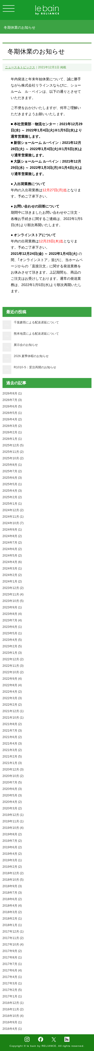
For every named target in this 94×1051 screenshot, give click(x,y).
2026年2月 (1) (12, 432)
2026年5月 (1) (12, 413)
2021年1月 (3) (12, 763)
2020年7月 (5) (12, 782)
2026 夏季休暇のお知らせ (31, 356)
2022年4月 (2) (12, 691)
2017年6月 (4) (12, 970)
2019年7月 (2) (12, 841)
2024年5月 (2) (12, 555)
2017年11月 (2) (13, 938)
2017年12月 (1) (13, 931)
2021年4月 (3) (12, 743)
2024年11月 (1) (13, 516)
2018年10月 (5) (13, 879)
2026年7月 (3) (12, 400)
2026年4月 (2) (12, 419)
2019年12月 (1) (13, 815)
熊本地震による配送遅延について (36, 333)
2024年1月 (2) (12, 581)
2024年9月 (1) (12, 529)
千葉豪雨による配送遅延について (36, 322)
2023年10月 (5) (13, 601)
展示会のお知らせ (26, 345)
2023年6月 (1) (12, 627)
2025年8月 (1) (12, 465)
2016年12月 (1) (13, 1003)
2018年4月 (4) (12, 905)
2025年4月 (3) (12, 490)
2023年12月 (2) (13, 588)
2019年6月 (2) (12, 847)
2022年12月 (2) (13, 659)
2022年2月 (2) (12, 704)
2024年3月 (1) (12, 568)
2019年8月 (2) (12, 834)
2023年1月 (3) (12, 653)
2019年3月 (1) (12, 860)
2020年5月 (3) (12, 795)
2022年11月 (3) (13, 666)
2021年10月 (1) (13, 717)
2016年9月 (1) (12, 1022)
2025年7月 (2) (12, 471)
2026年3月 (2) (12, 426)
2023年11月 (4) (13, 594)
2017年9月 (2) (12, 951)
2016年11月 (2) (13, 1009)
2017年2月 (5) (12, 990)
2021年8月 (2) (12, 724)
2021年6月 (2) (12, 737)
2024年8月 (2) (12, 536)
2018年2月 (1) (12, 918)
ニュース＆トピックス (20, 67)
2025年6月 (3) (12, 477)
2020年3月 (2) (12, 808)
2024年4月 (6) (12, 562)
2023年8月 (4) (12, 614)
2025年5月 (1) (12, 484)
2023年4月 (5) (12, 640)
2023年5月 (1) (12, 633)
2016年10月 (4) (13, 1016)
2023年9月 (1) (12, 607)
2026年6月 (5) (12, 406)
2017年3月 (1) (12, 983)
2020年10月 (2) (13, 776)
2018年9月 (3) (12, 886)
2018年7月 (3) (12, 892)
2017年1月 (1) (12, 996)
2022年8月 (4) (12, 685)
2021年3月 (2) (12, 750)
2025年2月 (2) (12, 497)
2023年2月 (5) (12, 646)
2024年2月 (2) (12, 575)
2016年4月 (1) (12, 1029)
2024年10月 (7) (13, 523)
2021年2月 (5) (12, 756)
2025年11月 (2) (13, 452)
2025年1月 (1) (12, 503)
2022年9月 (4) (12, 678)
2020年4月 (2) (12, 802)
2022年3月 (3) (12, 698)
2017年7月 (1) (12, 964)
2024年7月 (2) (12, 542)
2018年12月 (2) (13, 873)
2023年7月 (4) (12, 620)
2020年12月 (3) (13, 769)
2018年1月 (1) (12, 925)
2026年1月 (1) (12, 439)
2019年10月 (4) (13, 828)
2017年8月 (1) (12, 957)
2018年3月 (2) (12, 912)
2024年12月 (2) (13, 510)
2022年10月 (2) (13, 672)
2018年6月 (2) (12, 899)
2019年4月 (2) (12, 854)
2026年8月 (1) (12, 393)
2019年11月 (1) (13, 821)
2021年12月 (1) (13, 711)
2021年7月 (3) (12, 730)
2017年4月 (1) (12, 977)
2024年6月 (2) (12, 549)
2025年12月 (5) (13, 445)
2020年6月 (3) (12, 789)
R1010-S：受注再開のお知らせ (35, 367)
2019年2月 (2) (12, 866)
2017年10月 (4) (13, 944)
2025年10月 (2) (13, 458)
